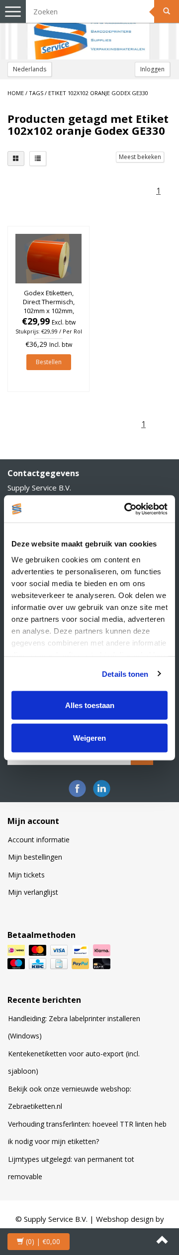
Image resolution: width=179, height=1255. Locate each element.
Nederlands (29, 69)
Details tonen (125, 673)
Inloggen (152, 69)
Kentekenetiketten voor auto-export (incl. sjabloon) (74, 1062)
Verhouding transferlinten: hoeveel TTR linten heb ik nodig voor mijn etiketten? (87, 1132)
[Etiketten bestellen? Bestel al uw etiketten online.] (89, 29)
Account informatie (39, 839)
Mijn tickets (26, 874)
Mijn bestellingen (35, 857)
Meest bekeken (140, 157)
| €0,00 (43, 1241)
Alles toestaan (89, 705)
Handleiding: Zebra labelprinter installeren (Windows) (74, 1027)
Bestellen (49, 362)
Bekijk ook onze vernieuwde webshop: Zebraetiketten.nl (69, 1097)
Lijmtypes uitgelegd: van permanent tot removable (71, 1168)
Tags (36, 93)
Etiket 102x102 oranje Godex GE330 (98, 93)
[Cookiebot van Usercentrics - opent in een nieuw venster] (126, 508)
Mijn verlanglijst (33, 892)
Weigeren (89, 737)
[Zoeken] (166, 11)
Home (15, 93)
